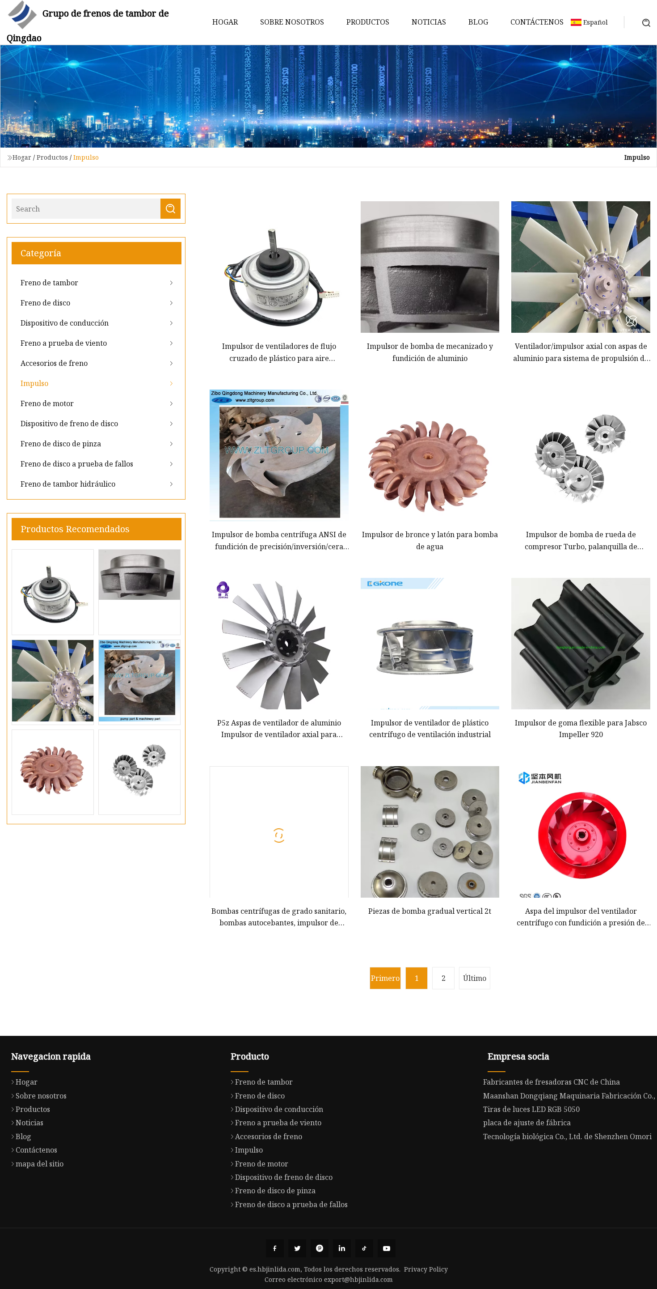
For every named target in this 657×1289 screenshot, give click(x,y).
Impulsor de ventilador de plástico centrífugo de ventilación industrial (430, 728)
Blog (478, 22)
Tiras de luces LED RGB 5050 (531, 1109)
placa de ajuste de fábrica (527, 1123)
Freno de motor (47, 403)
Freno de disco (45, 303)
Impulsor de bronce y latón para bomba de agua (430, 540)
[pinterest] (319, 1248)
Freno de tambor (49, 283)
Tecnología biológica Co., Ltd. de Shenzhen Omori (567, 1136)
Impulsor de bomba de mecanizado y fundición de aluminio (430, 352)
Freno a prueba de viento (64, 343)
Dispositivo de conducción (65, 323)
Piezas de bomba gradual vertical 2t (429, 911)
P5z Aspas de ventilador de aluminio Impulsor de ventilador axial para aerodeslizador (279, 729)
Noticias (429, 22)
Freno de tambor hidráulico (68, 484)
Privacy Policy (426, 1269)
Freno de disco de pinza (61, 444)
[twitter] (297, 1248)
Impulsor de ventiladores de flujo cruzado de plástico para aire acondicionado (279, 352)
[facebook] (275, 1248)
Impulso (34, 383)
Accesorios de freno (54, 363)
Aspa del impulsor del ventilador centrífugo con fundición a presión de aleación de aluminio (581, 917)
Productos (367, 22)
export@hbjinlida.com (358, 1279)
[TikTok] (364, 1248)
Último (474, 978)
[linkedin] (342, 1248)
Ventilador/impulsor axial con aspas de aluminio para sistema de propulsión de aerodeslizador (581, 352)
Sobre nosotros (292, 22)
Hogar (225, 22)
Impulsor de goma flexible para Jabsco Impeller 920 (581, 728)
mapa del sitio (39, 1164)
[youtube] (387, 1248)
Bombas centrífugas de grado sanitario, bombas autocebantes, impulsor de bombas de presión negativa (278, 917)
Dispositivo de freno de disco (69, 423)
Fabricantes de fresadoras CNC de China (551, 1082)
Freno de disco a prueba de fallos (77, 464)
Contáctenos (537, 22)
